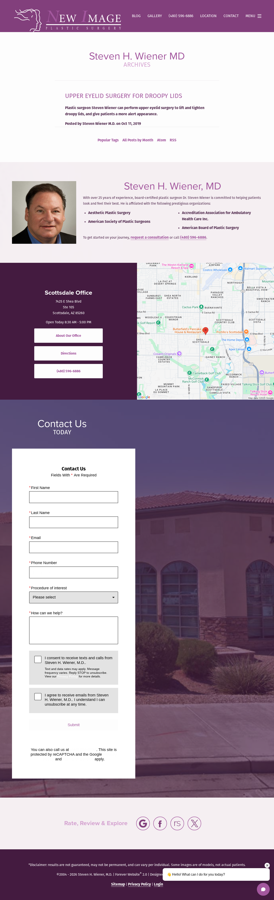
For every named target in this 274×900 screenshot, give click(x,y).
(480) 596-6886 (193, 237)
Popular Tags (108, 140)
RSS (173, 140)
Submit (74, 725)
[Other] (177, 823)
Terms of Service (78, 759)
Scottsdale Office (68, 292)
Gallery (154, 16)
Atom (161, 140)
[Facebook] (160, 823)
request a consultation (150, 237)
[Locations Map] (205, 331)
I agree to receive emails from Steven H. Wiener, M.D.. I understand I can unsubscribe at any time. (77, 699)
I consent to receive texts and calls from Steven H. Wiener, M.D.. (78, 667)
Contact (231, 16)
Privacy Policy (67, 676)
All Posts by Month (137, 140)
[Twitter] (194, 823)
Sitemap (118, 884)
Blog (136, 16)
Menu (250, 16)
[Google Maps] (143, 823)
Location (208, 16)
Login (158, 884)
